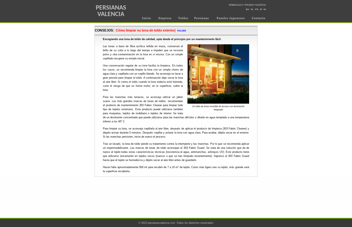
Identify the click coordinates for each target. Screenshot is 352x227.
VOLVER (181, 30)
